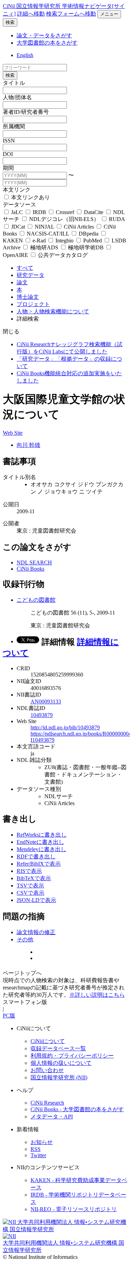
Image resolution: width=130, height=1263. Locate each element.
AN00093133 (46, 701)
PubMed (92, 240)
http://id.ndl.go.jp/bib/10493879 (65, 727)
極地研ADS (44, 247)
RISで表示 (29, 871)
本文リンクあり (30, 197)
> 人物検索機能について (59, 311)
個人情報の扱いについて (61, 1063)
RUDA (116, 219)
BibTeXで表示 (34, 878)
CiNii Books (30, 569)
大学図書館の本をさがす (47, 43)
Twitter (38, 1155)
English (25, 55)
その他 (25, 939)
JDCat (18, 227)
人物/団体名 (17, 97)
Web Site (13, 433)
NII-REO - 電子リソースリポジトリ (74, 1209)
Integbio (64, 240)
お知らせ (42, 1142)
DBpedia (88, 234)
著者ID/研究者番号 (26, 112)
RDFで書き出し (36, 856)
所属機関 (14, 126)
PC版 (9, 1015)
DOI (8, 154)
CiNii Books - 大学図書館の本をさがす (77, 1109)
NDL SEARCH (34, 562)
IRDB (39, 212)
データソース (19, 205)
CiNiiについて (48, 1041)
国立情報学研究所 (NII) (59, 1077)
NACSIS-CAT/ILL (47, 234)
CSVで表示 (30, 893)
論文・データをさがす (44, 35)
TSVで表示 (30, 885)
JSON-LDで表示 (36, 900)
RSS (36, 1149)
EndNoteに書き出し (40, 842)
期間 (8, 168)
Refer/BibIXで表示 (39, 864)
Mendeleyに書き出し (41, 849)
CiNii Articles (78, 227)
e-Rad (39, 240)
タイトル (14, 83)
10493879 (42, 715)
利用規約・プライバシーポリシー (72, 1056)
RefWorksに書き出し (42, 835)
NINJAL (44, 227)
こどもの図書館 (36, 600)
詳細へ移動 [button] (31, 14)
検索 (10, 22)
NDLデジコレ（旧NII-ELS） (64, 219)
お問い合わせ (47, 1070)
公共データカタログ (62, 255)
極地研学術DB (86, 247)
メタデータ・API (52, 1116)
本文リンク (17, 190)
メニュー (109, 14)
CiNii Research (47, 1103)
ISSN (9, 141)
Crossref (65, 212)
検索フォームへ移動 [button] (71, 14)
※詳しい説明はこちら (97, 995)
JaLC (17, 212)
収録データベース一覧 (58, 1048)
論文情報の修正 (36, 932)
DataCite (94, 212)
